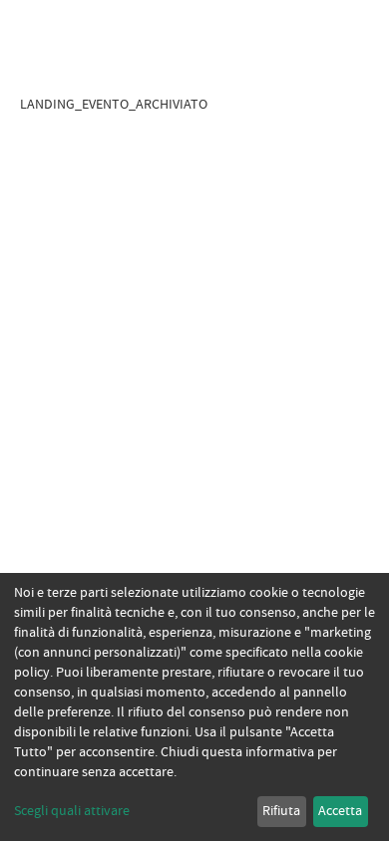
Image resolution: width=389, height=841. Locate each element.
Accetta (340, 811)
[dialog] (194, 707)
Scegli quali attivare (72, 811)
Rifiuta (281, 811)
